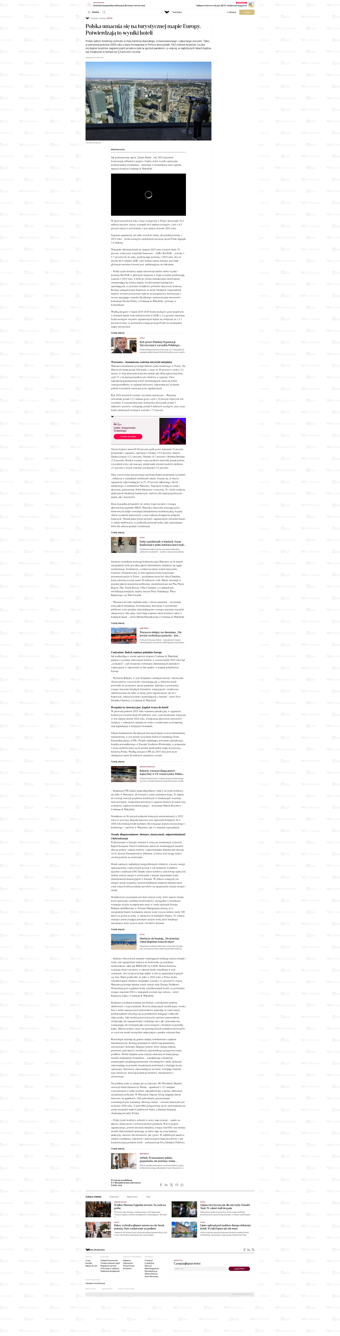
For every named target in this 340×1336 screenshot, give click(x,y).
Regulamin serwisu (108, 1266)
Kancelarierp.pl (151, 1271)
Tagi (148, 1197)
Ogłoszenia (128, 1263)
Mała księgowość (152, 1268)
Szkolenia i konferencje (95, 1283)
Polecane (114, 1197)
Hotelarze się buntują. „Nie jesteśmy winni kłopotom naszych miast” (160, 940)
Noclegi (102, 18)
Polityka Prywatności (109, 1260)
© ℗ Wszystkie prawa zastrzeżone (126, 1183)
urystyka (177, 12)
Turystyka (94, 18)
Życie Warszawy (151, 1276)
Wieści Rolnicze (151, 1274)
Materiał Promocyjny (147, 767)
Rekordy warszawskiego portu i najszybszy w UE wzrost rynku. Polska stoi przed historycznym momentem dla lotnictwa (162, 772)
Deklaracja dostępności (110, 1271)
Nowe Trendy (144, 628)
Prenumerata (128, 1266)
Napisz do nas (91, 1266)
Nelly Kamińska (118, 149)
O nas (88, 1260)
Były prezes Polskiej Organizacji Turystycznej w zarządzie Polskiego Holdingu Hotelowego (159, 344)
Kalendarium (107, 1289)
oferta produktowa (126, 1289)
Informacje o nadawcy (110, 1268)
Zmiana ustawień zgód (110, 1263)
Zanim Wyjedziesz (120, 1202)
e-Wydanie (231, 12)
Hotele (109, 18)
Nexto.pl (148, 1266)
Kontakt (89, 1263)
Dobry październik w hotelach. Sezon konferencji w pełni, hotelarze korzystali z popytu (162, 543)
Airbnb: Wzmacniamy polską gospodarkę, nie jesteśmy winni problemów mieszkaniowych (157, 1159)
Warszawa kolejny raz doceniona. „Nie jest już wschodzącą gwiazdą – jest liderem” (161, 634)
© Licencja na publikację (121, 1180)
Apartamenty (144, 1154)
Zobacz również (93, 1197)
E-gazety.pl (149, 1263)
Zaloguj (247, 12)
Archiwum (127, 1268)
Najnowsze (132, 1197)
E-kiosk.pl (149, 1260)
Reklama (127, 1260)
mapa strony (91, 1289)
